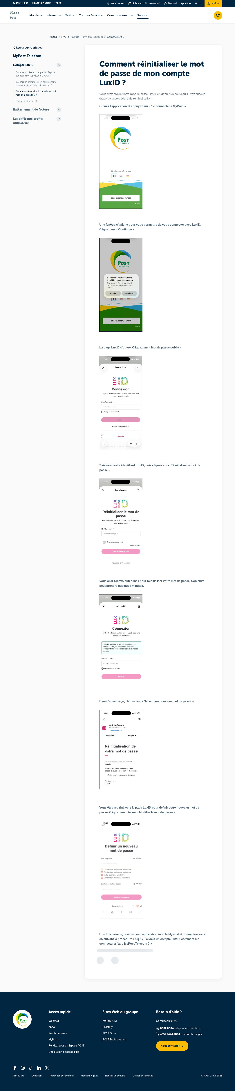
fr (196, 3)
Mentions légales (89, 1075)
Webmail (54, 1021)
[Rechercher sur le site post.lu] (218, 15)
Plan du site (18, 1075)
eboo (52, 1027)
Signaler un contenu (115, 1075)
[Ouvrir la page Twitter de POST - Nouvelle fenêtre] (47, 1068)
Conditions (37, 1075)
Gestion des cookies (143, 1075)
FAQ (63, 36)
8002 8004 (167, 1028)
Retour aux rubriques (29, 47)
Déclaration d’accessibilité (64, 1052)
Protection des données (62, 1075)
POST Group (109, 1033)
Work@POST (109, 1021)
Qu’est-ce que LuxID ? (27, 101)
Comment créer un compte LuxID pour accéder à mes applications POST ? (35, 74)
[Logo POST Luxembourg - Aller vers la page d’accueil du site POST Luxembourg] (17, 15)
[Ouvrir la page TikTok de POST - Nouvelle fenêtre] (31, 1068)
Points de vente (58, 1033)
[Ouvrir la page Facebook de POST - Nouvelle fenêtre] (15, 1068)
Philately (107, 1027)
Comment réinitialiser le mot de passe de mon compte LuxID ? (36, 93)
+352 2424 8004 (170, 1034)
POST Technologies (114, 1039)
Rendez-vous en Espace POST (66, 1045)
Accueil (53, 36)
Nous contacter (170, 1045)
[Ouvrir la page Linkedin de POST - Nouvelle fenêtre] (39, 1068)
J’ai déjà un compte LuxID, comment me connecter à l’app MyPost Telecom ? (36, 84)
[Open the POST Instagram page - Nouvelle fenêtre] (23, 1068)
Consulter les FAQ (167, 1021)
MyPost (74, 36)
